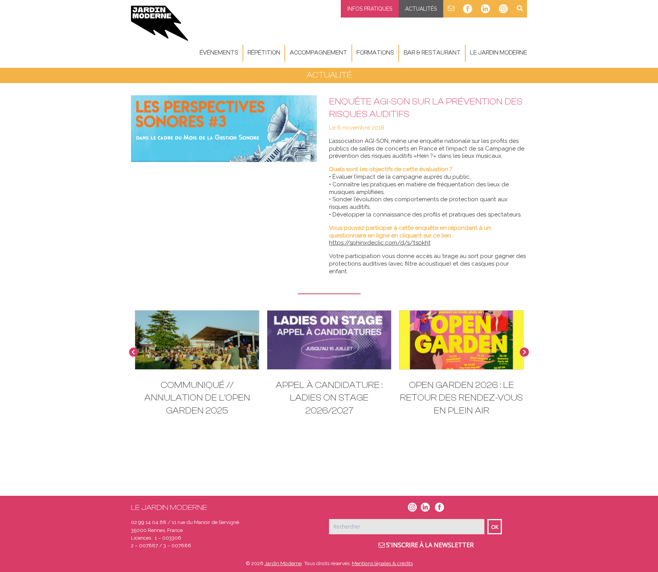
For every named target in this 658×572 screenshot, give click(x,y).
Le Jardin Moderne (498, 53)
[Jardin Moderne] (159, 23)
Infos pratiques (369, 9)
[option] (329, 366)
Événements (219, 53)
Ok (494, 526)
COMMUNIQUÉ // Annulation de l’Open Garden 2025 (197, 398)
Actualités (421, 9)
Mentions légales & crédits (382, 563)
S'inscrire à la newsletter (429, 545)
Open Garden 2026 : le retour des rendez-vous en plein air (461, 398)
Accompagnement (318, 53)
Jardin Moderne (283, 563)
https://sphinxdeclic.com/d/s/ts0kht (380, 242)
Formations (375, 53)
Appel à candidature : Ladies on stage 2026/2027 (329, 398)
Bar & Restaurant (432, 53)
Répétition (264, 53)
